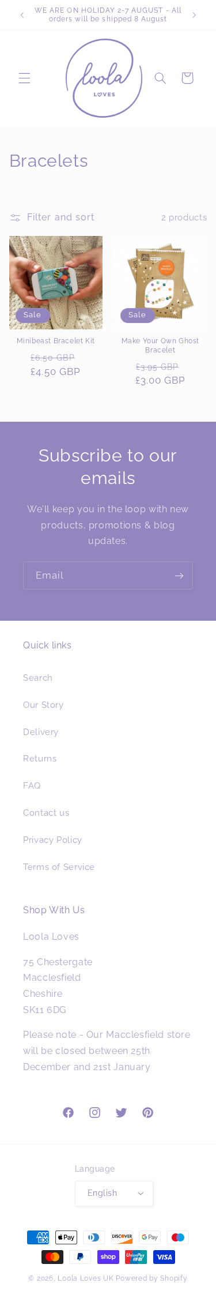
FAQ (32, 785)
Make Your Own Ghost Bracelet (160, 345)
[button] (24, 78)
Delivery (41, 732)
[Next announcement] (194, 15)
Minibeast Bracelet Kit (56, 341)
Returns (39, 758)
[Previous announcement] (22, 15)
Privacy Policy (52, 840)
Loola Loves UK (85, 1278)
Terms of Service (59, 867)
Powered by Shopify (151, 1278)
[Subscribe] (179, 575)
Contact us (46, 812)
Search (38, 677)
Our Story (43, 705)
